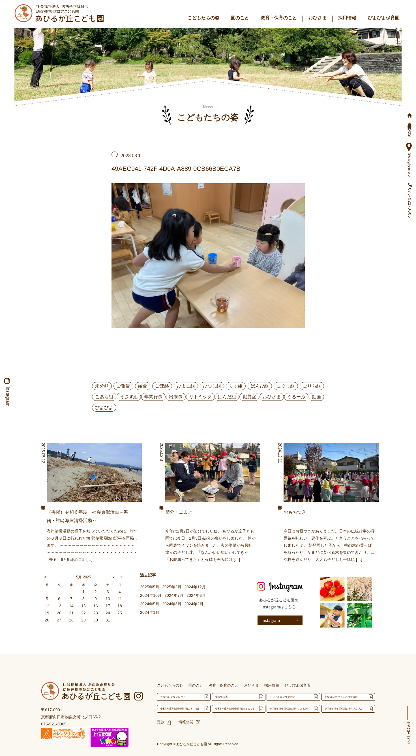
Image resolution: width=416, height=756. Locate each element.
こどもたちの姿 (203, 17)
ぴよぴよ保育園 (384, 17)
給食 (142, 386)
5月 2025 (83, 577)
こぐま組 (286, 386)
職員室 (249, 396)
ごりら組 (312, 386)
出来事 (176, 396)
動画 (316, 396)
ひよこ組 (186, 386)
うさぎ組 (129, 396)
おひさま (317, 17)
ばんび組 (260, 386)
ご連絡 (162, 386)
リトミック (200, 396)
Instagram (7, 396)
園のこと (240, 17)
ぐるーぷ (296, 396)
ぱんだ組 (227, 396)
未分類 (102, 386)
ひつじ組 (212, 386)
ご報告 (123, 386)
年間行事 (153, 396)
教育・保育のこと (279, 17)
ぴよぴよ (104, 407)
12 (47, 606)
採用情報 (347, 17)
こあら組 (104, 396)
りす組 (236, 386)
